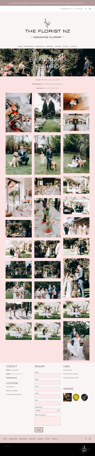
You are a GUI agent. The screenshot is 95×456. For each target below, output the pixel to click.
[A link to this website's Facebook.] (86, 9)
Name (37, 372)
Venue (37, 393)
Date (36, 400)
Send (39, 430)
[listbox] (47, 410)
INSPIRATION (28, 46)
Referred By (38, 407)
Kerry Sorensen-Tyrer (51, 88)
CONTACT (73, 46)
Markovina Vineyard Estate (50, 80)
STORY (65, 46)
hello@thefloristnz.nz (66, 9)
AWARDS (58, 46)
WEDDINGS (39, 46)
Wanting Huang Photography (53, 84)
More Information (40, 415)
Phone (37, 386)
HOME (20, 46)
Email (36, 379)
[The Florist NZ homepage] (47, 28)
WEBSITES (49, 46)
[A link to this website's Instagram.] (90, 9)
